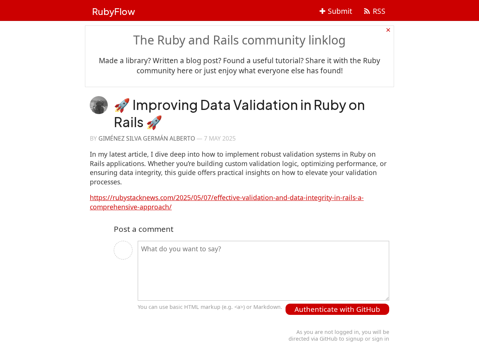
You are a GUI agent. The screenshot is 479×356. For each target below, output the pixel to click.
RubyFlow (113, 11)
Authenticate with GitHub (337, 309)
